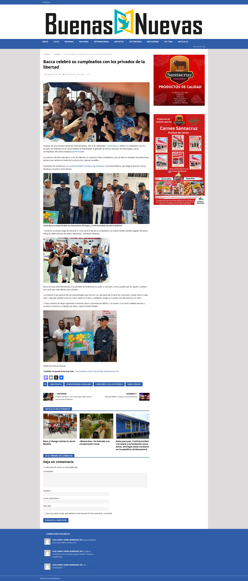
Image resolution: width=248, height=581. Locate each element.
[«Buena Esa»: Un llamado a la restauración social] (96, 426)
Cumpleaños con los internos (109, 384)
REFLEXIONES (153, 41)
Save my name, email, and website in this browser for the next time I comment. (79, 513)
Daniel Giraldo (134, 384)
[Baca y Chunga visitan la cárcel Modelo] (60, 426)
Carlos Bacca (112, 146)
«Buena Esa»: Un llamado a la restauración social (95, 442)
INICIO (45, 41)
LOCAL (56, 41)
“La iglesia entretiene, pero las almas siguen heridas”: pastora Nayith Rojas (72, 554)
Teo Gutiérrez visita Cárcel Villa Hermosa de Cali (96, 371)
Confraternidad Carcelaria (78, 384)
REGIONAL (69, 41)
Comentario (48, 471)
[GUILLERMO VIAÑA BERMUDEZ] (47, 543)
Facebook (46, 2)
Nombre (47, 491)
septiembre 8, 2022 (54, 74)
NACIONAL (84, 41)
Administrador (70, 74)
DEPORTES (119, 41)
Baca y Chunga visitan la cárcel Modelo (59, 442)
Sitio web (47, 506)
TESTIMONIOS (135, 41)
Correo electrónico (51, 498)
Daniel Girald (77, 151)
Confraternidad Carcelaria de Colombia (86, 166)
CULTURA (168, 41)
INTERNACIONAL (101, 41)
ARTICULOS (183, 41)
